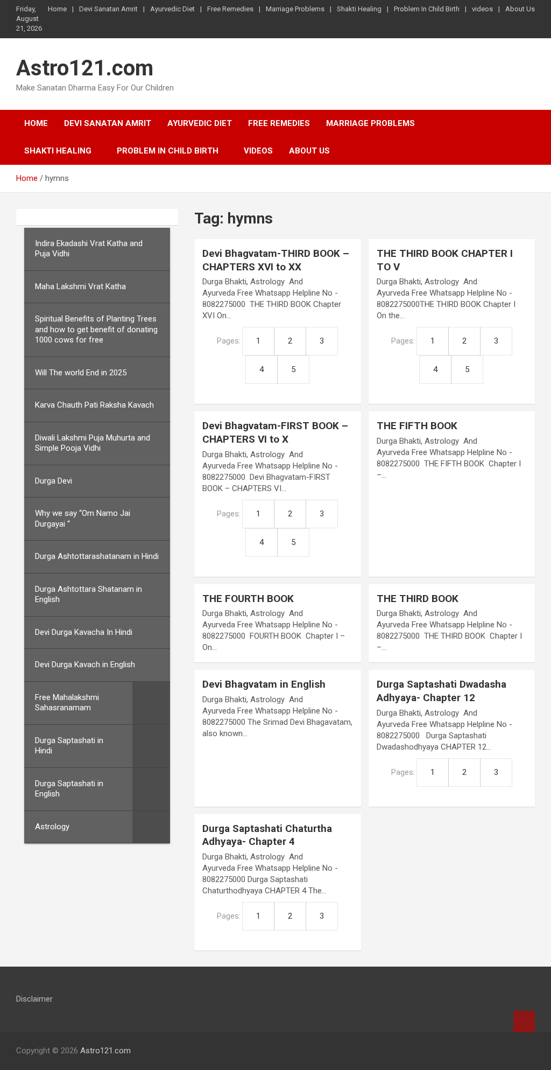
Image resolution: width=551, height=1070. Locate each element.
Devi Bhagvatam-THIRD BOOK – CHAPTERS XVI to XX (275, 260)
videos (482, 9)
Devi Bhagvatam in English (264, 684)
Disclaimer (34, 999)
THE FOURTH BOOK (248, 598)
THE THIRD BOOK (417, 598)
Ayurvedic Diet (172, 9)
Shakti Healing (359, 9)
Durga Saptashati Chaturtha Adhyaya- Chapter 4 (267, 835)
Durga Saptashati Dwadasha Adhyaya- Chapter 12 (441, 691)
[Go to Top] (524, 1021)
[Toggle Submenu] (151, 703)
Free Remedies (230, 9)
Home (57, 9)
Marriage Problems (295, 9)
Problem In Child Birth (427, 9)
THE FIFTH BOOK (417, 425)
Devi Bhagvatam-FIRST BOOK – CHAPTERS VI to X (275, 432)
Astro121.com (84, 68)
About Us (520, 9)
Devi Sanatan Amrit (108, 9)
